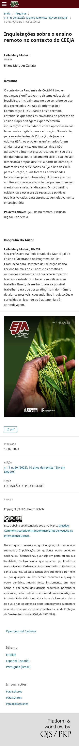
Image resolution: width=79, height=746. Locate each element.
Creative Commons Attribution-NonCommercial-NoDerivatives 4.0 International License (38, 531)
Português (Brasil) (18, 667)
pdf (12, 429)
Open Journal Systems (21, 631)
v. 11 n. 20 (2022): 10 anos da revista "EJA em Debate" (36, 17)
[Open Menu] (4, 4)
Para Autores (14, 697)
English (11, 655)
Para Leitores (14, 691)
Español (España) (18, 661)
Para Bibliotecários (17, 704)
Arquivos (21, 13)
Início (7, 13)
